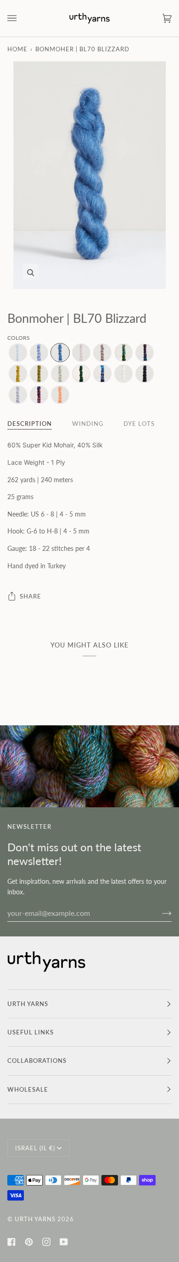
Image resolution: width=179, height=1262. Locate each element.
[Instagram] (46, 1242)
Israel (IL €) (35, 1148)
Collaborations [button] (37, 1060)
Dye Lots (139, 423)
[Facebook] (11, 1242)
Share (30, 596)
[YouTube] (64, 1242)
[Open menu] (21, 18)
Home (17, 49)
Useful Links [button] (30, 1032)
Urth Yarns (35, 1219)
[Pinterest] (29, 1242)
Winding (87, 423)
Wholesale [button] (27, 1089)
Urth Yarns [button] (27, 1003)
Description (29, 423)
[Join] (159, 912)
